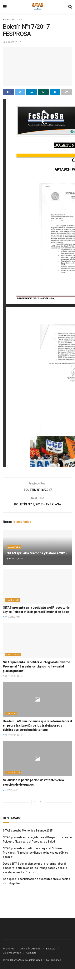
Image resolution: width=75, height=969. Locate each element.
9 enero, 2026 (11, 790)
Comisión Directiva (30, 948)
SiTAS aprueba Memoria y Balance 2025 (37, 553)
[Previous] (34, 802)
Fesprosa (17, 19)
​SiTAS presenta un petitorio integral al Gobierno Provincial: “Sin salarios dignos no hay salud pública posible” (36, 666)
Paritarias (13, 654)
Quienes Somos (12, 952)
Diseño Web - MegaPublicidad (26, 960)
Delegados (13, 772)
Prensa (11, 713)
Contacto (31, 952)
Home (6, 19)
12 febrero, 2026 (13, 735)
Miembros (8, 948)
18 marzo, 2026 (12, 617)
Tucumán (56, 960)
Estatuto (50, 948)
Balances (14, 547)
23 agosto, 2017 (12, 41)
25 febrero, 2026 (13, 676)
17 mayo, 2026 (15, 559)
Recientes (12, 600)
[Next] (41, 802)
